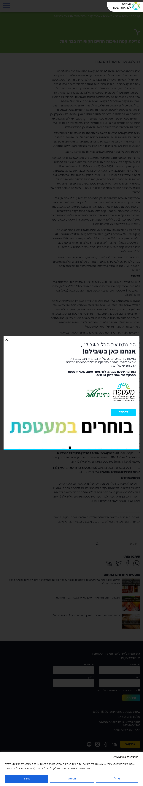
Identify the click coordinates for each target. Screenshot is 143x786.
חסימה (72, 778)
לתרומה (123, 412)
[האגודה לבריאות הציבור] (126, 6)
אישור (26, 778)
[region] (71, 769)
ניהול (117, 778)
